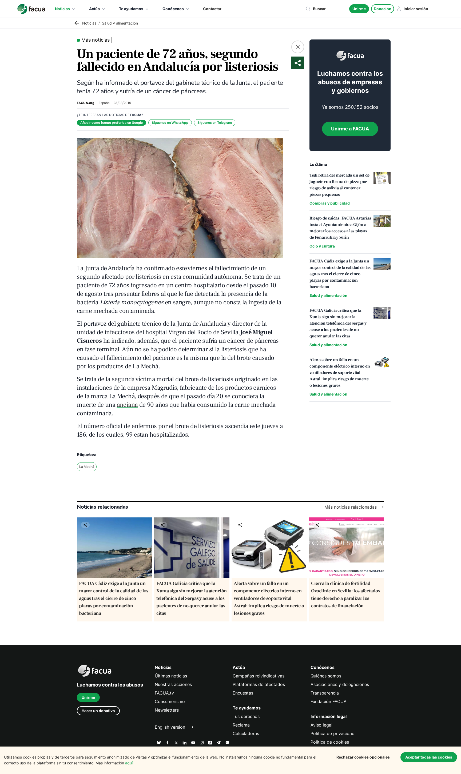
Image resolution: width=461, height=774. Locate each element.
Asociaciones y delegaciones (340, 684)
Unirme (359, 8)
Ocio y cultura (322, 246)
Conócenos (173, 8)
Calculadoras (246, 733)
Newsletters (167, 710)
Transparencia (325, 693)
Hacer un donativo (98, 710)
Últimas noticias (171, 676)
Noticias (62, 8)
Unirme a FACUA (350, 128)
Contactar (212, 8)
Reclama (241, 725)
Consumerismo (170, 701)
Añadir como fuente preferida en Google (111, 123)
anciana (127, 405)
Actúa (94, 8)
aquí (129, 763)
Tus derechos (246, 716)
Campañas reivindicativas (258, 676)
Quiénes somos (326, 676)
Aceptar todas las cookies (428, 757)
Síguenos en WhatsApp (170, 123)
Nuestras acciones (173, 684)
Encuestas (243, 693)
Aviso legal (321, 725)
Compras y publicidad (329, 203)
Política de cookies (330, 742)
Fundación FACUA (329, 701)
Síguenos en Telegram (214, 123)
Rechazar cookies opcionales (363, 757)
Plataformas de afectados (259, 684)
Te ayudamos (131, 8)
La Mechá (86, 467)
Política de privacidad (333, 733)
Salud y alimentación (328, 295)
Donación (382, 8)
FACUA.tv (164, 693)
